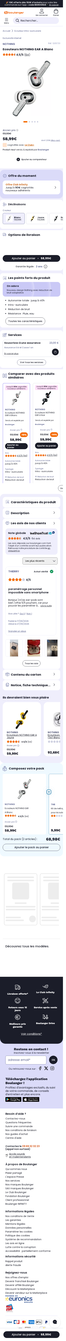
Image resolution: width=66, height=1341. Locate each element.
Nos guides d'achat (16, 1134)
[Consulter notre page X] (46, 1069)
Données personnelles (18, 1227)
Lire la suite (46, 605)
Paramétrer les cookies (18, 1231)
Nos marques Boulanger (19, 1184)
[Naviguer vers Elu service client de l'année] (31, 1308)
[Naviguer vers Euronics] (31, 1299)
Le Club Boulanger (16, 1192)
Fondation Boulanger (17, 1196)
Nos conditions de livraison (21, 1130)
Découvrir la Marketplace (20, 1289)
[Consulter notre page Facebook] (40, 1069)
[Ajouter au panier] (55, 352)
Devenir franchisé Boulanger (22, 1281)
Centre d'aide (13, 1138)
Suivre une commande (19, 1126)
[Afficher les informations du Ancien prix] (17, 130)
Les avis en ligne (14, 1243)
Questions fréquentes (18, 1122)
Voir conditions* (31, 1034)
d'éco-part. (55, 140)
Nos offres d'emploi (16, 1277)
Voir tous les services (31, 362)
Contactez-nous (15, 1118)
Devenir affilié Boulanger (19, 1285)
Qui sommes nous (16, 1169)
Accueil (6, 30)
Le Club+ (29, 145)
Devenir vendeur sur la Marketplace (26, 1293)
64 (27, 55)
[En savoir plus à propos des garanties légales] (45, 266)
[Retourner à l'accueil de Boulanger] (14, 12)
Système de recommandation (23, 1239)
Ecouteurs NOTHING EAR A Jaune (22, 736)
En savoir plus (11, 353)
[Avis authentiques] (40, 533)
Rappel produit (14, 1261)
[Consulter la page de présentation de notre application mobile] (13, 1099)
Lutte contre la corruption (20, 1247)
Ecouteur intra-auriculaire (27, 30)
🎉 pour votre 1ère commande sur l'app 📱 (32, 3)
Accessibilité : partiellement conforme (28, 1251)
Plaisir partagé (13, 1173)
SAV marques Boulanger (19, 1188)
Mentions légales (15, 1224)
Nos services (12, 1180)
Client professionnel (17, 1200)
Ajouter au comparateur (34, 159)
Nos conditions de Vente (19, 1216)
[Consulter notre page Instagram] (52, 1069)
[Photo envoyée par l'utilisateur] (14, 648)
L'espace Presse (14, 1176)
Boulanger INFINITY (16, 1204)
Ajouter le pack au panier (31, 847)
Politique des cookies (17, 1235)
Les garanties (13, 1220)
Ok (53, 1060)
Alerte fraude (13, 1265)
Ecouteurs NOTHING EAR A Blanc (17, 810)
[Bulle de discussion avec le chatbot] (54, 1322)
